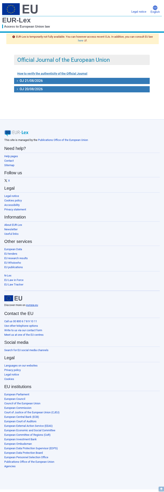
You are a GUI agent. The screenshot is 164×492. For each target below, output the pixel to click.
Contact (9, 160)
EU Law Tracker (13, 284)
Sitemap (9, 165)
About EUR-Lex (13, 224)
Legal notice (11, 196)
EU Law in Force (13, 280)
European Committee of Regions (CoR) (27, 434)
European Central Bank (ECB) (21, 416)
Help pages (11, 156)
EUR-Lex (16, 20)
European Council (14, 398)
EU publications (13, 267)
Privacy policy (12, 370)
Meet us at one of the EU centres (24, 334)
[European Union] (13, 298)
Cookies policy (13, 200)
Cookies (9, 379)
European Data (13, 249)
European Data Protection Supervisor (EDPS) (31, 448)
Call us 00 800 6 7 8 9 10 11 (20, 321)
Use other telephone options (21, 325)
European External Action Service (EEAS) (28, 425)
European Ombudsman (18, 443)
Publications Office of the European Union (63, 140)
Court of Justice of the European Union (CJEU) (32, 412)
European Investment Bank (20, 439)
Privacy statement (15, 209)
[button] (155, 9)
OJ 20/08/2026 (31, 89)
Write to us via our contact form (23, 330)
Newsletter (11, 229)
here (80, 40)
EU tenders (10, 253)
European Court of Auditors (20, 421)
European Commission (17, 407)
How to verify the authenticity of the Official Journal (52, 73)
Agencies (10, 466)
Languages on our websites (21, 365)
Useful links (11, 233)
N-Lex (7, 275)
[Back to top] (161, 489)
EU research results (16, 258)
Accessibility (12, 205)
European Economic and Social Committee (29, 430)
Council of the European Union (22, 403)
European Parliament (16, 394)
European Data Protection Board (23, 452)
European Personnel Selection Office (26, 457)
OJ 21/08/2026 (31, 81)
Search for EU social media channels (26, 350)
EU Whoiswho (12, 262)
